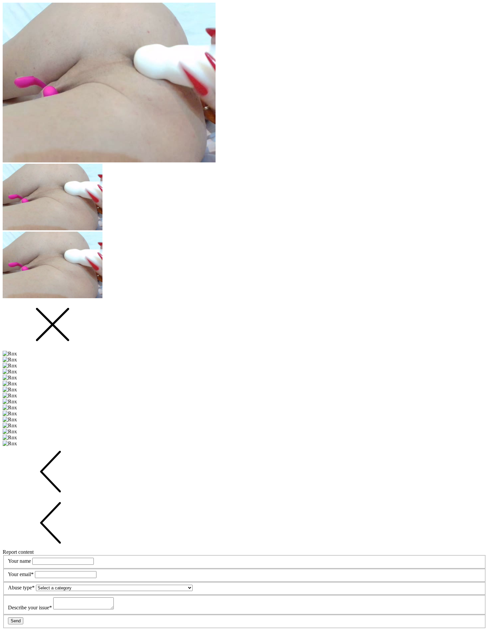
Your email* (21, 574)
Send (16, 620)
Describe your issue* (30, 607)
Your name (20, 561)
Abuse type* (22, 587)
